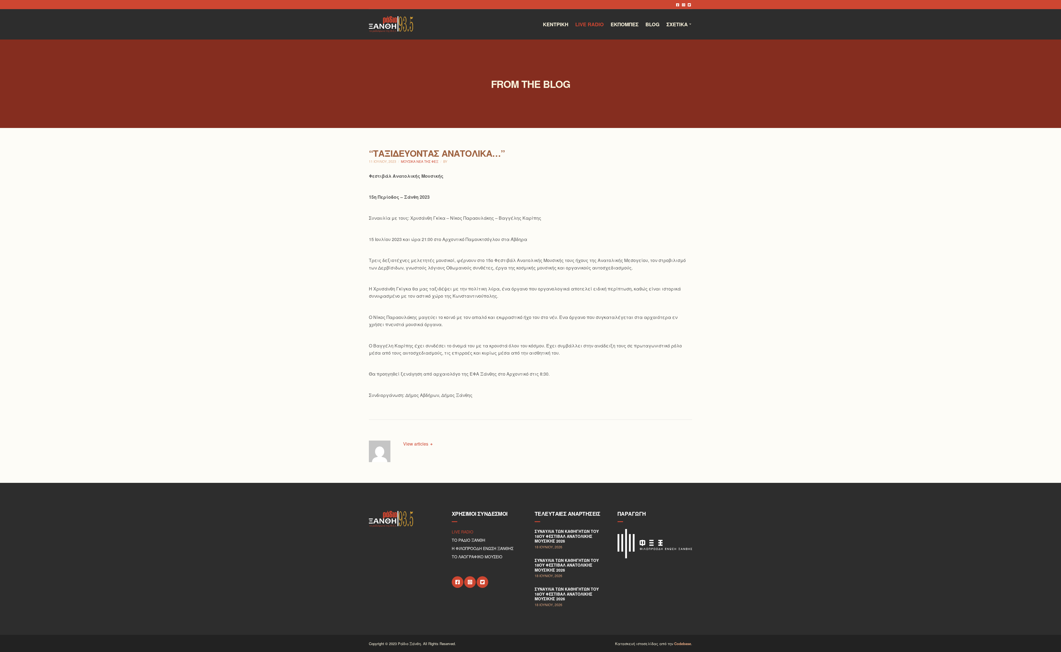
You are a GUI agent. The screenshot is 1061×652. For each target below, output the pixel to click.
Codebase (682, 643)
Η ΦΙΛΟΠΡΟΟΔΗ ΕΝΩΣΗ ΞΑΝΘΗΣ (482, 548)
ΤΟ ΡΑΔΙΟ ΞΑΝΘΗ (468, 540)
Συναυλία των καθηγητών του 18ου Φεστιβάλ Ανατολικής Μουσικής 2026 (567, 536)
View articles (416, 444)
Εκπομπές (625, 24)
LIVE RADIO (462, 532)
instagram (683, 4)
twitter (689, 4)
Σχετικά (677, 24)
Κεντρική (555, 24)
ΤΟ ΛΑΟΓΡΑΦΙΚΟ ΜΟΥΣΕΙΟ (477, 556)
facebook (677, 4)
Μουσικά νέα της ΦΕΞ (419, 161)
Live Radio (589, 24)
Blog (652, 24)
